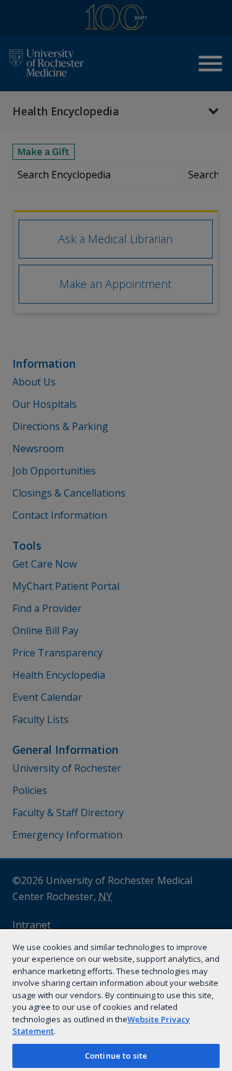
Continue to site (116, 1055)
